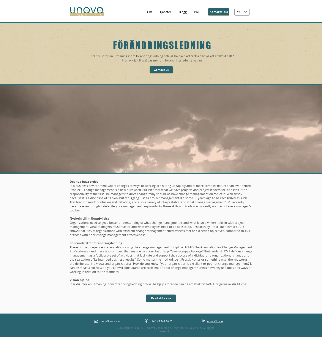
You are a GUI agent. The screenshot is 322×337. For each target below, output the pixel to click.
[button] (161, 298)
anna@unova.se (111, 321)
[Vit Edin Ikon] (204, 321)
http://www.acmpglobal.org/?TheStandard (192, 251)
